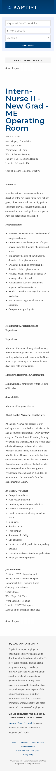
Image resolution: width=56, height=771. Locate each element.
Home (14, 742)
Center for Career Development (28, 750)
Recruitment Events (28, 746)
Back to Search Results (28, 60)
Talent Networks (38, 742)
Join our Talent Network (20, 723)
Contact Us (24, 742)
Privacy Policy (28, 754)
